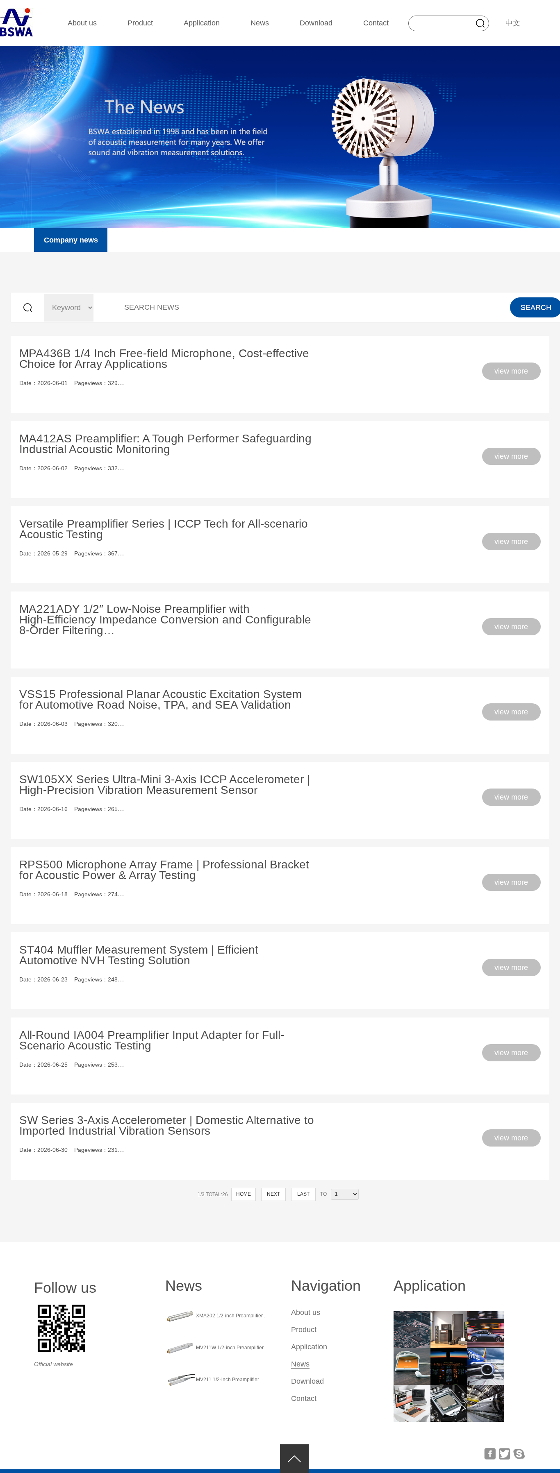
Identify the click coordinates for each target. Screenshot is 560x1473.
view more (511, 371)
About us (82, 23)
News (259, 23)
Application (202, 23)
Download (316, 23)
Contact (376, 23)
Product (140, 23)
